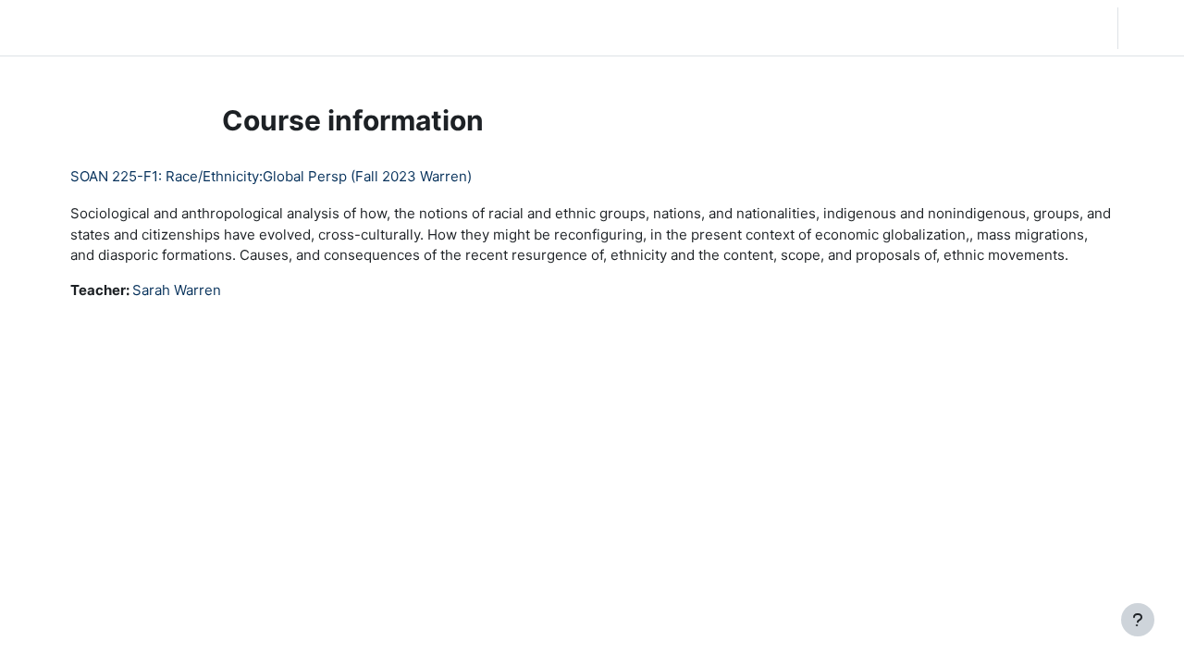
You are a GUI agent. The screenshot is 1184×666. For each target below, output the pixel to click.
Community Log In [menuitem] (245, 27)
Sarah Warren (176, 290)
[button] (984, 28)
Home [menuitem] (151, 27)
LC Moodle (59, 27)
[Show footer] (1137, 619)
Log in (1149, 27)
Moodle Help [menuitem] (360, 27)
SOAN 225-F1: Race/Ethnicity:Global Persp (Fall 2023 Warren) (271, 176)
